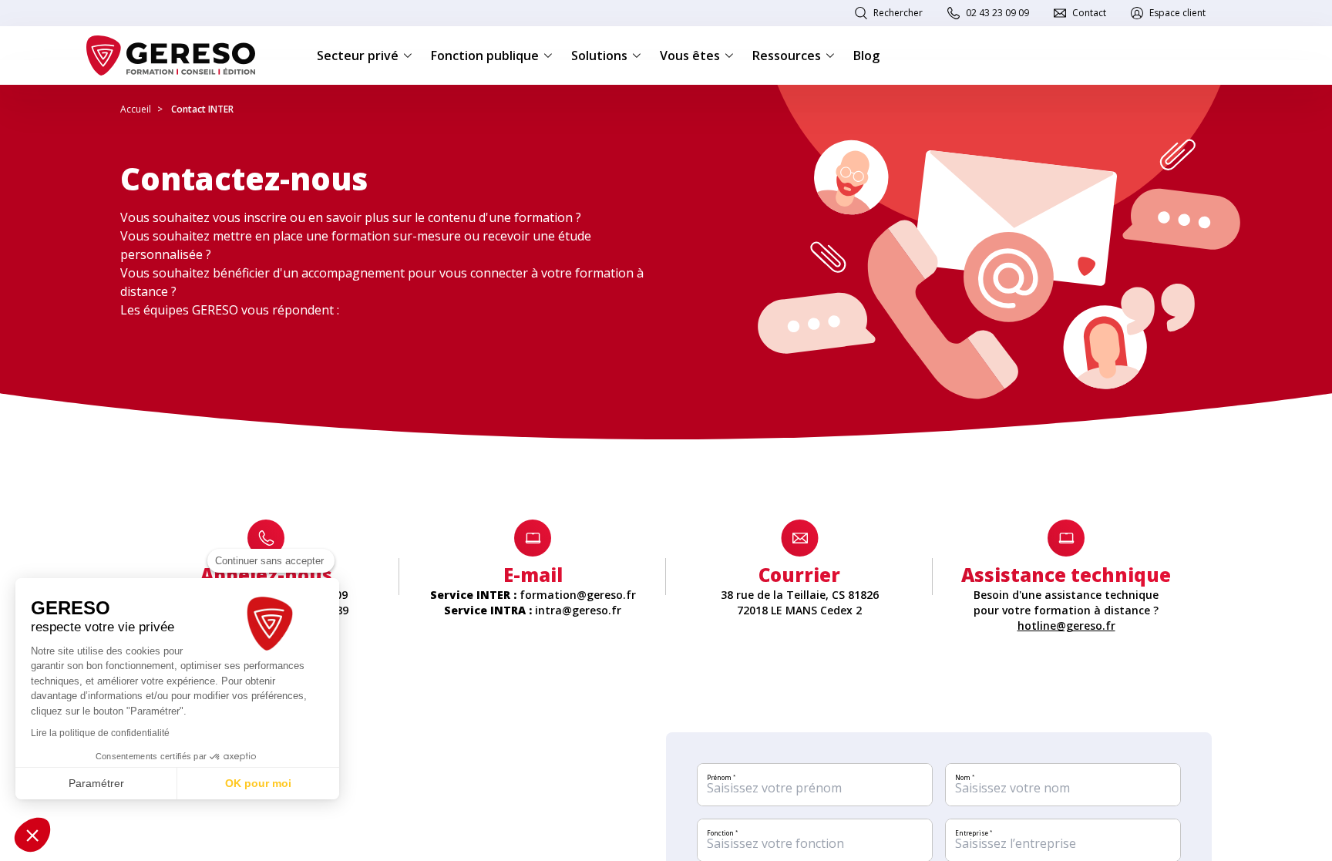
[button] (32, 834)
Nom (964, 777)
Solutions (599, 55)
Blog (866, 55)
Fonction (722, 833)
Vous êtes (690, 55)
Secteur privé (358, 55)
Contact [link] (1089, 12)
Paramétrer (96, 783)
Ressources (786, 55)
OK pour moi (258, 783)
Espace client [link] (1177, 12)
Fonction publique (485, 55)
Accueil (135, 109)
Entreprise (973, 833)
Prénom (721, 777)
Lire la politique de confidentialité (100, 733)
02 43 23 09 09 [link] (997, 12)
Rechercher (898, 12)
